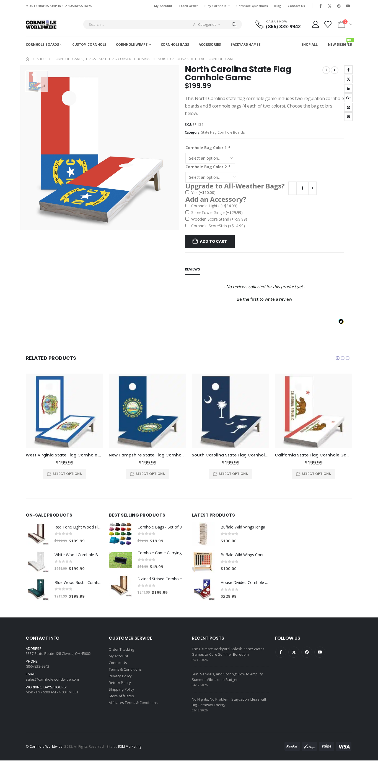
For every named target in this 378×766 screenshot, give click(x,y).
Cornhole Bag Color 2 (207, 166)
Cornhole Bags (175, 44)
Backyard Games (245, 44)
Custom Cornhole (89, 44)
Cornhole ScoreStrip (218, 225)
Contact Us (296, 6)
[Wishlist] (328, 24)
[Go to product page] (64, 411)
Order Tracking (121, 649)
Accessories (210, 44)
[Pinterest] (339, 6)
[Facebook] (320, 6)
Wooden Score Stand (219, 219)
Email (348, 116)
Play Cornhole (215, 6)
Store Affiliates (121, 695)
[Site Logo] (41, 24)
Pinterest (348, 107)
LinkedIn (348, 88)
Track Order (188, 6)
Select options (67, 473)
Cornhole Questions (252, 6)
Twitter (348, 79)
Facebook (348, 69)
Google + (348, 97)
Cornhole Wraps (131, 44)
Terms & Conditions (125, 669)
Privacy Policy (120, 675)
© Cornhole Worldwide (44, 746)
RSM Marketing (129, 746)
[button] (264, 298)
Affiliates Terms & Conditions (133, 702)
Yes (203, 192)
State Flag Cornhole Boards (223, 132)
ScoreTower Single (217, 212)
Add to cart (213, 241)
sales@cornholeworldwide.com (52, 679)
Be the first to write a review (264, 299)
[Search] (234, 24)
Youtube (319, 652)
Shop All (309, 44)
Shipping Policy (121, 689)
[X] (329, 6)
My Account (163, 6)
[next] (334, 70)
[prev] (326, 70)
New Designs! (340, 42)
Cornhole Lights (214, 205)
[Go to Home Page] (27, 59)
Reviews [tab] (192, 269)
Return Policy (120, 682)
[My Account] (315, 24)
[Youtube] (348, 6)
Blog (277, 6)
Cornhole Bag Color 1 (207, 147)
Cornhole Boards (42, 44)
